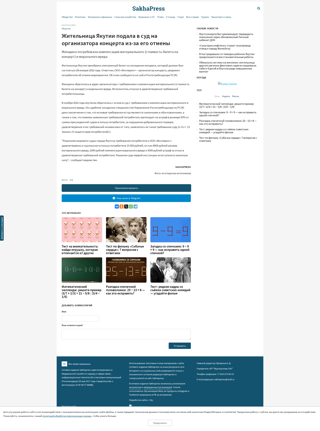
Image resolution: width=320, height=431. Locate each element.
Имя (64, 311)
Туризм (205, 16)
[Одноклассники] (122, 207)
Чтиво (160, 16)
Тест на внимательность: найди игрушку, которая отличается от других (80, 249)
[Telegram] (136, 207)
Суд (71, 180)
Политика (80, 16)
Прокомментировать (126, 188)
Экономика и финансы (100, 16)
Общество (67, 16)
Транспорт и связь (221, 16)
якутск (65, 180)
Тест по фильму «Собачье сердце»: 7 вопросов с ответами (125, 249)
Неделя (226, 96)
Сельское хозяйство (125, 16)
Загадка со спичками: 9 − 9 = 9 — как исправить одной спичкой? (169, 249)
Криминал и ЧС (146, 16)
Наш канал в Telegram (128, 198)
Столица (170, 16)
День (217, 96)
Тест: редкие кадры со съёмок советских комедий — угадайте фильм (170, 290)
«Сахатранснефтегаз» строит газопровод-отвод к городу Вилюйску (225, 47)
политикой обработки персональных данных (67, 416)
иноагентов (135, 387)
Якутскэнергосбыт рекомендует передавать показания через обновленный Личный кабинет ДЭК (226, 37)
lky (150, 400)
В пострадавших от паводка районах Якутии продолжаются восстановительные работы (226, 55)
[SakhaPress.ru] (2, 229)
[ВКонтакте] (117, 207)
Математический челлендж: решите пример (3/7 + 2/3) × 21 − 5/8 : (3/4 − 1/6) (81, 292)
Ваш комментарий (72, 325)
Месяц (235, 96)
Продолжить (160, 423)
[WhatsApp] (131, 207)
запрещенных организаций (158, 387)
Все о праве (192, 16)
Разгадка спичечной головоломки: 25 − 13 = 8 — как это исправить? (125, 290)
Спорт (180, 16)
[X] (126, 207)
